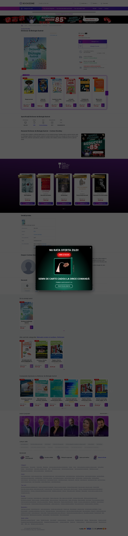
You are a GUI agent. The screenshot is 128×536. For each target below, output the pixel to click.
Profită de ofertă (64, 286)
